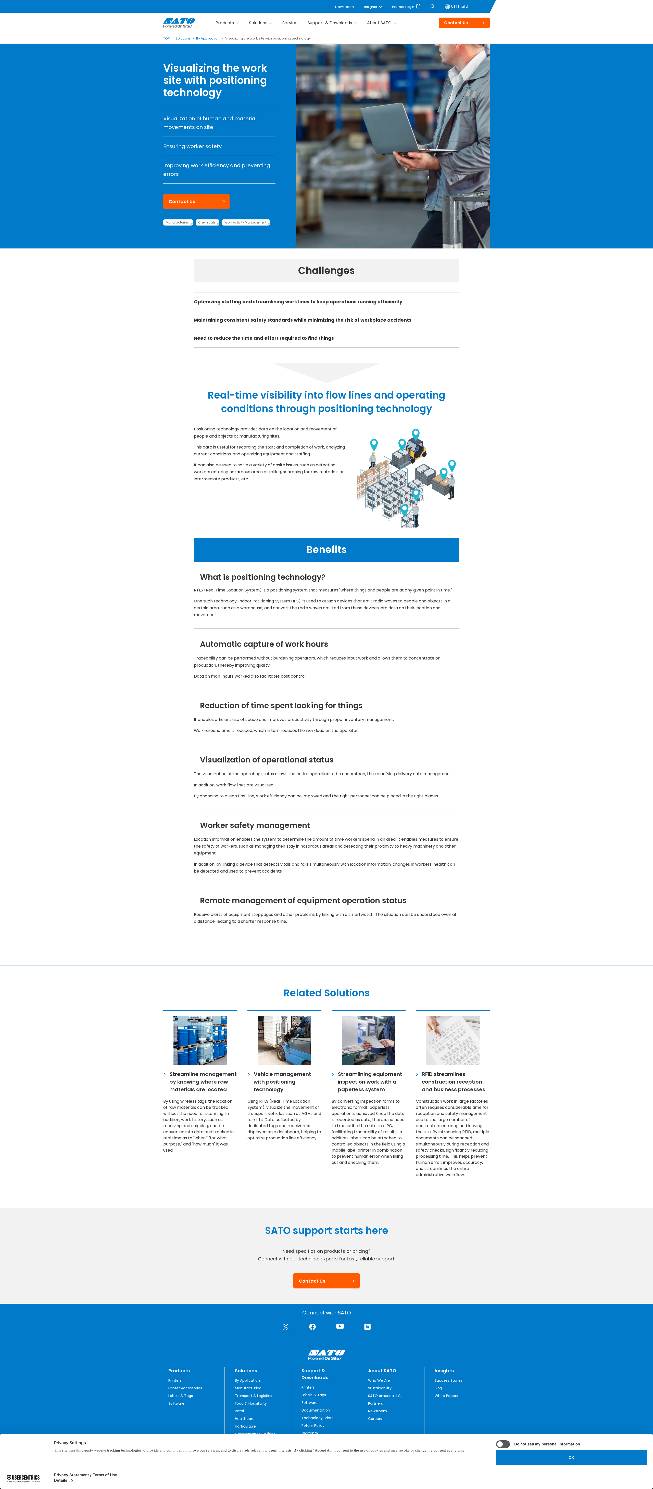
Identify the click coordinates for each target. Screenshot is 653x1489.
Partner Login (403, 6)
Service (289, 23)
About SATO (379, 23)
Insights (370, 6)
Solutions (258, 23)
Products (225, 23)
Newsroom (344, 6)
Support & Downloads (330, 23)
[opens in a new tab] (285, 1327)
